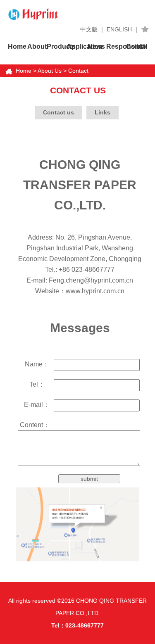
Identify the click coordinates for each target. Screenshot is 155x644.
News (96, 46)
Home (17, 46)
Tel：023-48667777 (77, 625)
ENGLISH (119, 29)
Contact (136, 46)
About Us (50, 70)
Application (76, 46)
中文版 (89, 29)
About (37, 46)
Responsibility (116, 46)
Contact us (58, 112)
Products (57, 46)
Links (102, 112)
